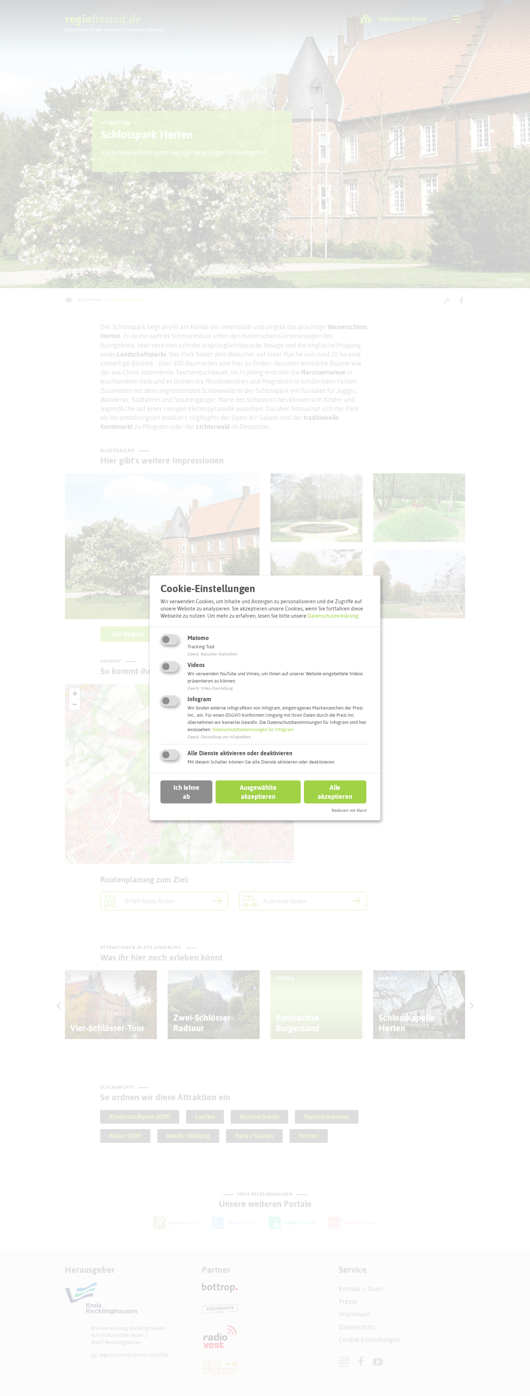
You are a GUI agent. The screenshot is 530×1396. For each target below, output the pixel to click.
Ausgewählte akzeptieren (258, 791)
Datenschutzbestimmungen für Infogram (253, 729)
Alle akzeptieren (335, 791)
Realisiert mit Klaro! (349, 810)
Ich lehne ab (186, 791)
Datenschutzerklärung (333, 615)
